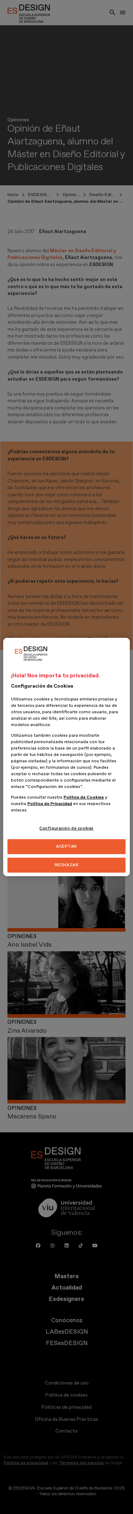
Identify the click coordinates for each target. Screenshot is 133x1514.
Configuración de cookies (66, 828)
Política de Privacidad (49, 803)
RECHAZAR (67, 865)
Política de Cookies (83, 797)
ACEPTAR (66, 846)
